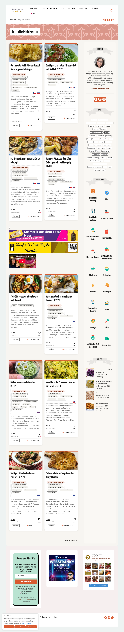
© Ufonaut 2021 (45, 617)
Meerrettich (99, 126)
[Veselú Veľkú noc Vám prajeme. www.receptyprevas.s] (95, 572)
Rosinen (106, 132)
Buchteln (91, 126)
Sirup (98, 151)
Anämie (94, 120)
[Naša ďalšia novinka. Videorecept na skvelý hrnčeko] (108, 572)
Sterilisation (96, 154)
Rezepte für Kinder (18, 82)
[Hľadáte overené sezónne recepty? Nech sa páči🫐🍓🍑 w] (108, 566)
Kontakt (95, 9)
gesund (107, 161)
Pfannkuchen (101, 148)
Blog (62, 9)
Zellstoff (109, 157)
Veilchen (103, 129)
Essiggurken (103, 139)
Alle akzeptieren (31, 626)
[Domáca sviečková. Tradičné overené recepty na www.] (95, 566)
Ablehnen (9, 626)
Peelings (97, 170)
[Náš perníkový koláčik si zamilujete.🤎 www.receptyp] (95, 579)
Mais (88, 139)
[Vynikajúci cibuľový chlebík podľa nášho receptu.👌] (101, 579)
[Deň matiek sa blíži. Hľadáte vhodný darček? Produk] (88, 572)
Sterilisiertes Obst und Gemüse (93, 345)
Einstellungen (20, 626)
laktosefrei (109, 123)
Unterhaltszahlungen (96, 161)
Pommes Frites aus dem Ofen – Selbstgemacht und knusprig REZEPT (59, 162)
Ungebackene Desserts (93, 309)
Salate (32, 407)
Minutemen (51, 85)
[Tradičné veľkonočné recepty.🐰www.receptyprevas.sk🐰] (101, 572)
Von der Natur (17, 409)
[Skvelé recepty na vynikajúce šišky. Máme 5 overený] (108, 579)
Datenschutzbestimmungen (23, 599)
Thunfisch (104, 154)
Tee (105, 167)
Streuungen (26, 404)
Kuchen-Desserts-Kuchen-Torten (107, 257)
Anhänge (15, 90)
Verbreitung (106, 145)
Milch (90, 145)
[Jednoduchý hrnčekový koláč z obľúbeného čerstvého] (101, 566)
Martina (13, 119)
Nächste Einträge (70, 541)
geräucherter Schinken (95, 167)
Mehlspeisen (107, 275)
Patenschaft (83, 9)
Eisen (103, 170)
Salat (109, 167)
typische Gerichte (93, 157)
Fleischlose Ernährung (19, 77)
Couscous (95, 139)
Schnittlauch (91, 148)
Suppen (15, 407)
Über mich (71, 9)
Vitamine (102, 157)
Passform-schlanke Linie (20, 85)
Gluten (90, 142)
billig (111, 139)
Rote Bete (96, 129)
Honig (101, 142)
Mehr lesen (15, 125)
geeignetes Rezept (96, 132)
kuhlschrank (105, 151)
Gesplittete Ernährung (19, 79)
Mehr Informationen (27, 623)
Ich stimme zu (26, 593)
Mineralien (108, 142)
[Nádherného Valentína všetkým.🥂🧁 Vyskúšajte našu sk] (88, 579)
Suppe (109, 148)
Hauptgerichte (17, 87)
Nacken (108, 135)
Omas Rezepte (103, 120)
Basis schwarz (91, 123)
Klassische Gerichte (31, 87)
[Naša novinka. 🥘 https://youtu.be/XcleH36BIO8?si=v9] (88, 566)
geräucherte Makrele (99, 164)
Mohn (95, 142)
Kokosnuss (101, 135)
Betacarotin (100, 123)
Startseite (13, 20)
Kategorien (34, 9)
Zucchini (107, 126)
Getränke (93, 292)
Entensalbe (92, 135)
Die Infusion (97, 145)
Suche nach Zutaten (49, 9)
